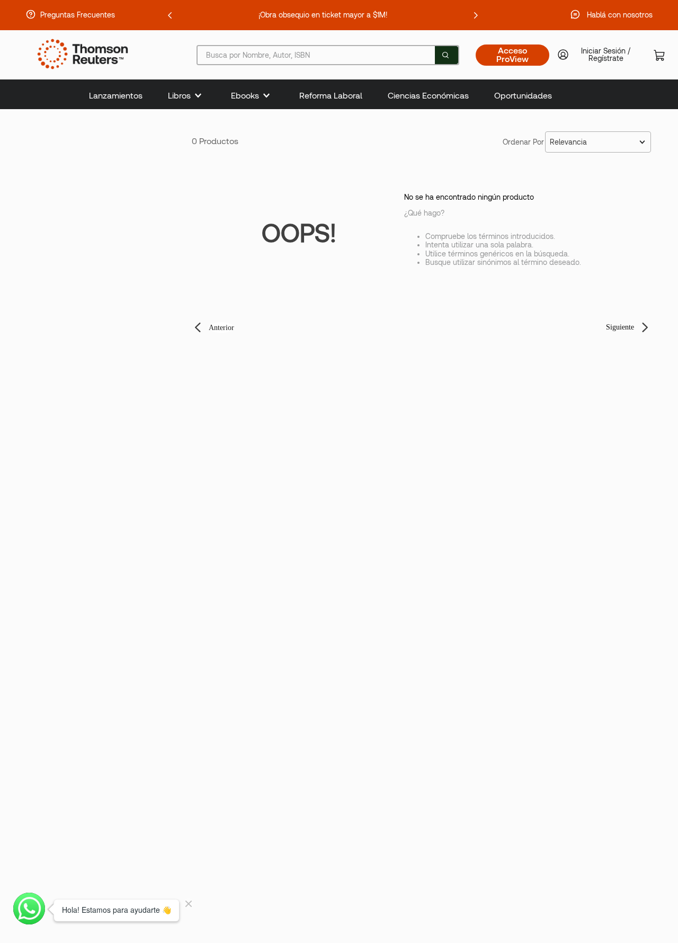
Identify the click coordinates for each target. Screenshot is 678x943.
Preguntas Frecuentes (77, 15)
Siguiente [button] (620, 327)
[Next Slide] (475, 15)
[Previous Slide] (170, 15)
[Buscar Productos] (445, 55)
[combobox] (328, 55)
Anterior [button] (221, 328)
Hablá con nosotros (620, 15)
